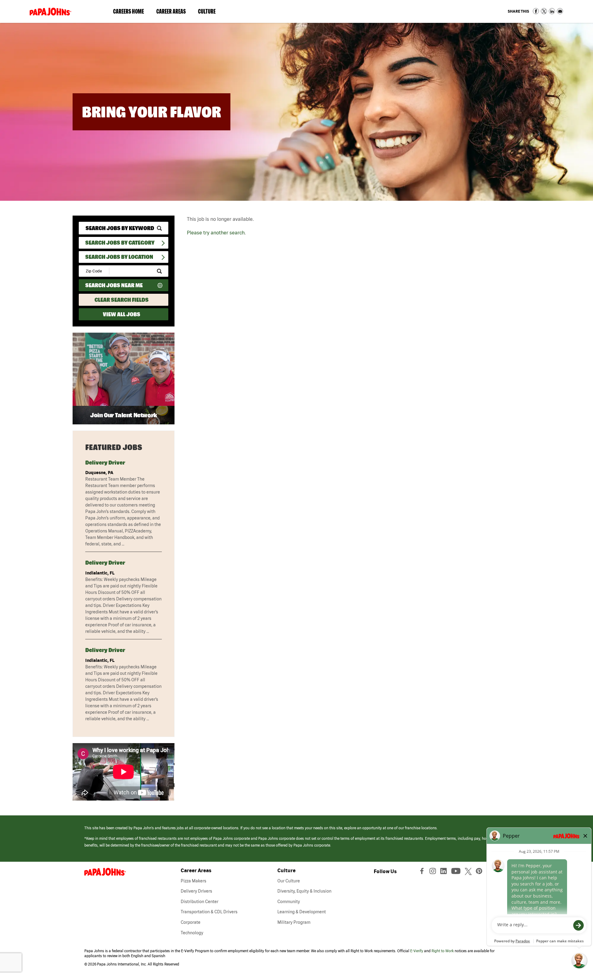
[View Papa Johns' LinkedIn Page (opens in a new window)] (445, 872)
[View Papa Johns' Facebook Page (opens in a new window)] (422, 872)
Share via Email (560, 11)
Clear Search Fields (122, 300)
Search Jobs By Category (119, 242)
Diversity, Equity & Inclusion (304, 891)
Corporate (190, 922)
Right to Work (442, 951)
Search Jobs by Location (119, 257)
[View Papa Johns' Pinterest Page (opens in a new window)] (480, 872)
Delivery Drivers (196, 891)
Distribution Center (199, 901)
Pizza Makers (193, 880)
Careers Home (128, 11)
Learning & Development (301, 911)
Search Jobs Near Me (114, 285)
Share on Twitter (544, 11)
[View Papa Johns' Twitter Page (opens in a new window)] (469, 872)
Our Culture (288, 880)
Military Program (293, 922)
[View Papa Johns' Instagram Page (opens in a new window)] (433, 872)
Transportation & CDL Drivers (209, 911)
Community (288, 901)
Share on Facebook (536, 11)
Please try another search (216, 232)
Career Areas (174, 12)
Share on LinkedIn (552, 11)
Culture (210, 12)
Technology (192, 932)
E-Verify (416, 951)
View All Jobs (121, 314)
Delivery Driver (105, 462)
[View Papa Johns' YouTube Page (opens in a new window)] (457, 872)
